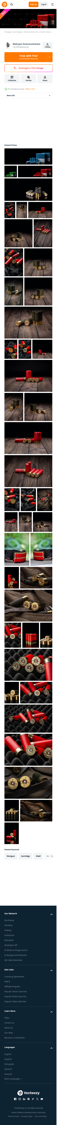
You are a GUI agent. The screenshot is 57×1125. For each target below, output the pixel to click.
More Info (11, 95)
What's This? (30, 89)
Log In (43, 4)
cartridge (25, 1102)
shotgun (11, 1102)
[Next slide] (46, 1102)
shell (38, 1102)
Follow (47, 47)
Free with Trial (29, 57)
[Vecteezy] (4, 4)
